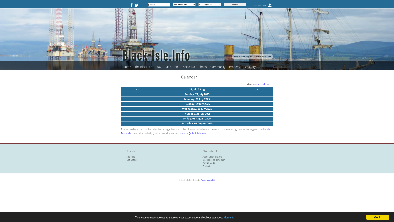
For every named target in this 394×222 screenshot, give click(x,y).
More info (229, 217)
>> (256, 89)
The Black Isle (143, 67)
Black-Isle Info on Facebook (131, 5)
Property (234, 67)
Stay (158, 67)
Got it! (377, 217)
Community (217, 67)
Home (127, 67)
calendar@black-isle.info (192, 133)
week (263, 84)
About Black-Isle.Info (212, 156)
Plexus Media (209, 162)
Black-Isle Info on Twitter (136, 5)
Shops (203, 67)
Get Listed (132, 159)
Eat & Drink (172, 67)
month (256, 84)
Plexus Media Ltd (208, 180)
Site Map (131, 156)
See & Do (189, 67)
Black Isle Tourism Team (214, 159)
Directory (250, 67)
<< (137, 89)
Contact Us (208, 166)
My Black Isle (260, 5)
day (268, 84)
